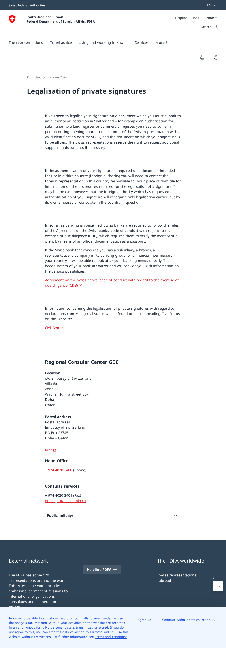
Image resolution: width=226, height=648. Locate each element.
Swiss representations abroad (177, 578)
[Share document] (214, 57)
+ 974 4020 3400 (58, 470)
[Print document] (202, 57)
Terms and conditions (111, 637)
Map (49, 449)
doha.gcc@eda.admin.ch (65, 500)
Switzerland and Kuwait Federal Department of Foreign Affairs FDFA (61, 19)
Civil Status (54, 327)
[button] (26, 42)
